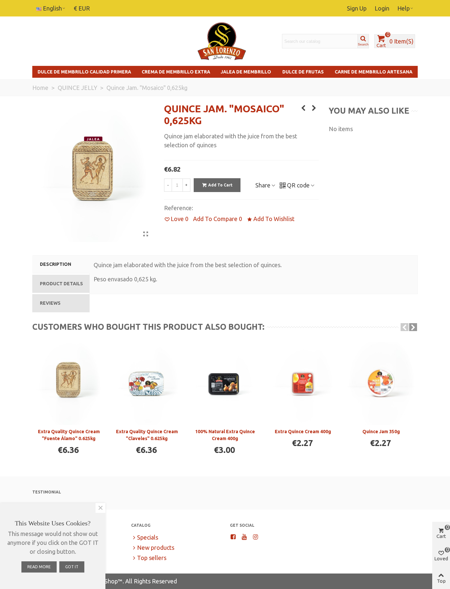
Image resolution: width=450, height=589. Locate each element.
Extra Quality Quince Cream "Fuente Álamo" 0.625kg (69, 435)
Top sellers (151, 557)
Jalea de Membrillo (246, 71)
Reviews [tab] (50, 303)
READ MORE (39, 567)
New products (155, 547)
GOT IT (71, 567)
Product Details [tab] (61, 283)
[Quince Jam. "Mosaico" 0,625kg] (146, 234)
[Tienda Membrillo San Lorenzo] (221, 41)
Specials (147, 537)
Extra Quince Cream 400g (303, 431)
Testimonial (46, 492)
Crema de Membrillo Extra (176, 71)
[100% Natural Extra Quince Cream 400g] (224, 383)
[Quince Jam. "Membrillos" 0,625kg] (314, 108)
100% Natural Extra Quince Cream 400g (225, 435)
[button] (404, 327)
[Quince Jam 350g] (381, 383)
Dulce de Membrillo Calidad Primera (84, 71)
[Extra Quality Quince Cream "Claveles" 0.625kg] (146, 383)
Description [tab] (55, 264)
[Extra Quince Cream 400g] (303, 383)
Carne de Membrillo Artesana (373, 71)
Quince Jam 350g (381, 431)
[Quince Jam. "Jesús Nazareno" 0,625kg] (303, 108)
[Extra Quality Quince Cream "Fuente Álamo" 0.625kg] (68, 383)
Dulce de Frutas (303, 71)
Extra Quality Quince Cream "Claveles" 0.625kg (147, 435)
